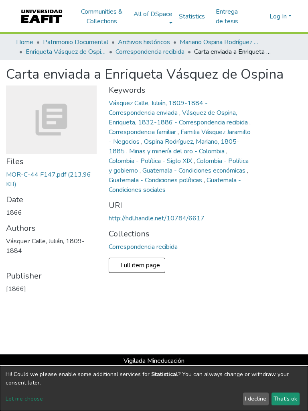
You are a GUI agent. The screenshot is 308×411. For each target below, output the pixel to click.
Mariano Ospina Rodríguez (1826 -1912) (220, 42)
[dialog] (154, 388)
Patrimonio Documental (75, 42)
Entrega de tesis (227, 16)
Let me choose (24, 399)
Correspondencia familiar (143, 132)
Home (24, 42)
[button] (262, 16)
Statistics (192, 16)
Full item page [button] (139, 265)
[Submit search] (250, 16)
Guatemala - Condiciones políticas (156, 180)
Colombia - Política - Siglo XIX (151, 161)
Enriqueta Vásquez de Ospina (66, 51)
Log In (278, 16)
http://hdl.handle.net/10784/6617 (157, 218)
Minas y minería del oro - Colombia (177, 151)
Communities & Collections (102, 16)
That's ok (285, 399)
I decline (255, 399)
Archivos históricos (144, 42)
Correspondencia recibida (150, 51)
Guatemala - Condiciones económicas (194, 170)
